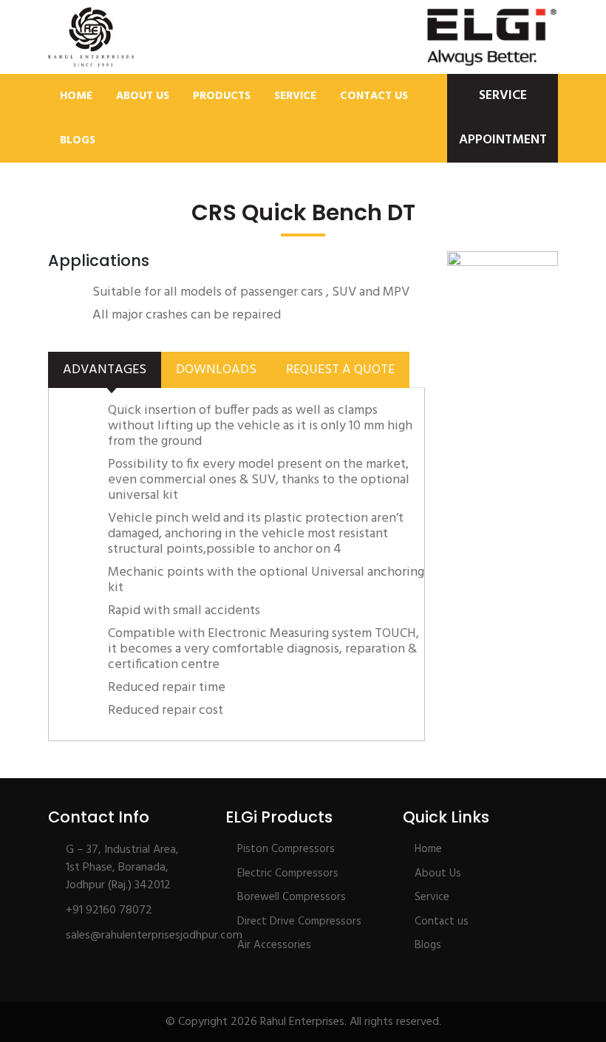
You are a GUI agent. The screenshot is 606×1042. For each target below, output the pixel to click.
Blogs (77, 140)
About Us (142, 96)
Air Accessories (274, 945)
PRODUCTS (222, 96)
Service (295, 96)
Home (76, 96)
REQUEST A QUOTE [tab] (340, 370)
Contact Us (374, 96)
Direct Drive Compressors (299, 921)
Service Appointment (503, 118)
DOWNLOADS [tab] (216, 370)
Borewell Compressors (291, 897)
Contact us (442, 921)
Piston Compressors (286, 849)
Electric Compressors (287, 873)
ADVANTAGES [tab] (104, 370)
